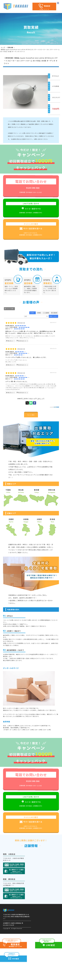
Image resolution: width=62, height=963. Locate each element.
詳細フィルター (53, 316)
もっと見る (31, 415)
